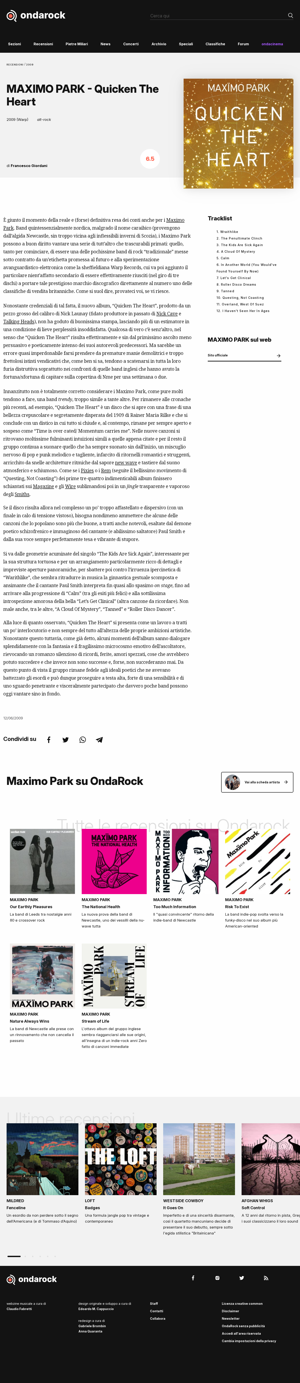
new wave (126, 462)
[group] (42, 1175)
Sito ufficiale (218, 355)
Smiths (22, 494)
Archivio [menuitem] (159, 44)
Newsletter (231, 1318)
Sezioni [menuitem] (14, 44)
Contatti (156, 1311)
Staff (154, 1303)
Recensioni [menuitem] (43, 44)
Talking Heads (18, 321)
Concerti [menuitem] (131, 44)
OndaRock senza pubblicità (243, 1326)
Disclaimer (230, 1311)
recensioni (15, 64)
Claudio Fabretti (19, 1309)
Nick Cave (167, 313)
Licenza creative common (242, 1303)
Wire (70, 486)
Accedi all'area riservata (241, 1333)
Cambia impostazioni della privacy (249, 1341)
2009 (30, 64)
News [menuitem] (105, 44)
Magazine (43, 486)
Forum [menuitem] (243, 44)
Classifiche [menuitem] (215, 44)
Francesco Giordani (29, 165)
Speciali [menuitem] (186, 44)
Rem (106, 470)
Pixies (87, 470)
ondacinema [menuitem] (272, 44)
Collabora (157, 1318)
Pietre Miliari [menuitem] (77, 44)
